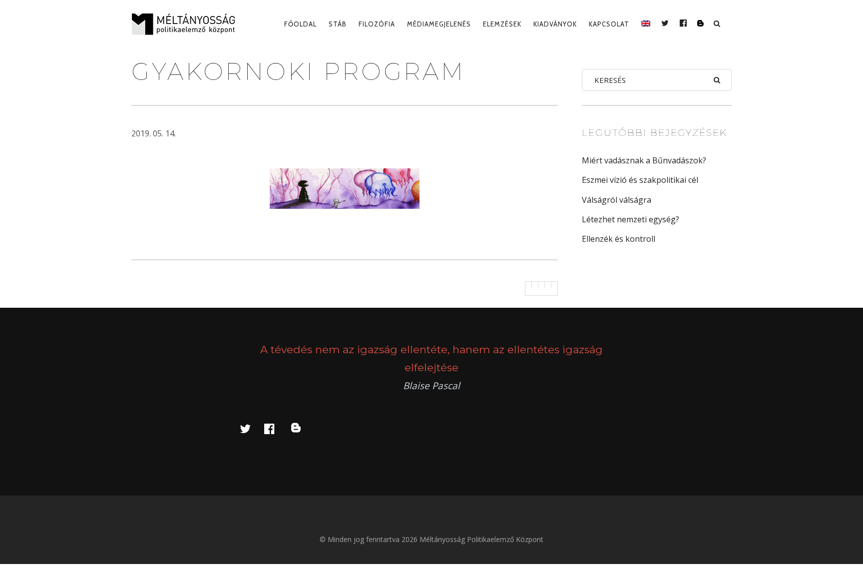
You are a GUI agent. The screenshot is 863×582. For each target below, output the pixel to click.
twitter (251, 428)
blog (302, 428)
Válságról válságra (616, 199)
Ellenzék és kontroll (618, 238)
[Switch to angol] (645, 23)
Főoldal (300, 24)
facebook (275, 428)
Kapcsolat (609, 24)
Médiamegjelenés (439, 24)
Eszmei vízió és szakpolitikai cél (640, 179)
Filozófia (377, 24)
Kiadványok (555, 24)
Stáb (338, 24)
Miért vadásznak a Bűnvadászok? (644, 160)
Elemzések (502, 24)
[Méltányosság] (187, 24)
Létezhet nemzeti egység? (630, 219)
